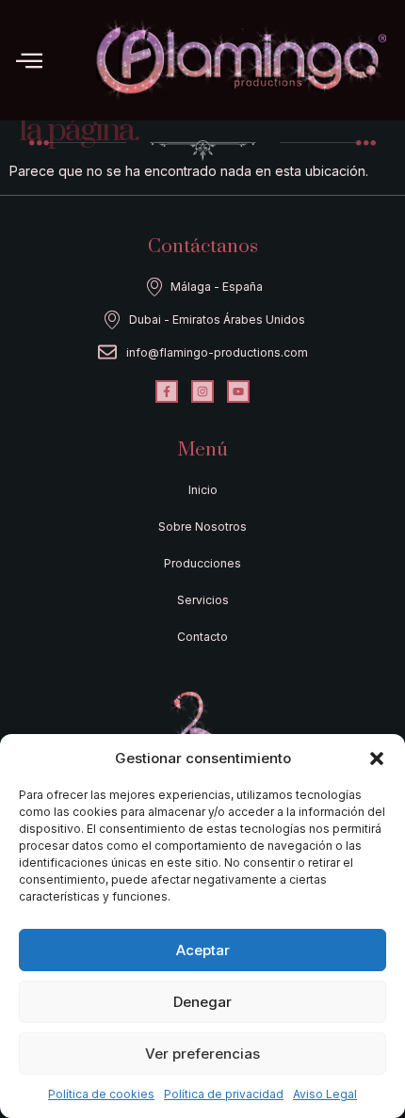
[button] (376, 758)
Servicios (203, 600)
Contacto (202, 637)
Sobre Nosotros (202, 526)
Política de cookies (101, 1094)
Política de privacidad (224, 1094)
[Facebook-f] (166, 391)
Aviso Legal (325, 1094)
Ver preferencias (202, 1053)
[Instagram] (202, 391)
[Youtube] (238, 391)
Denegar (202, 1002)
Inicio (203, 490)
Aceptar (203, 950)
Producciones (202, 563)
